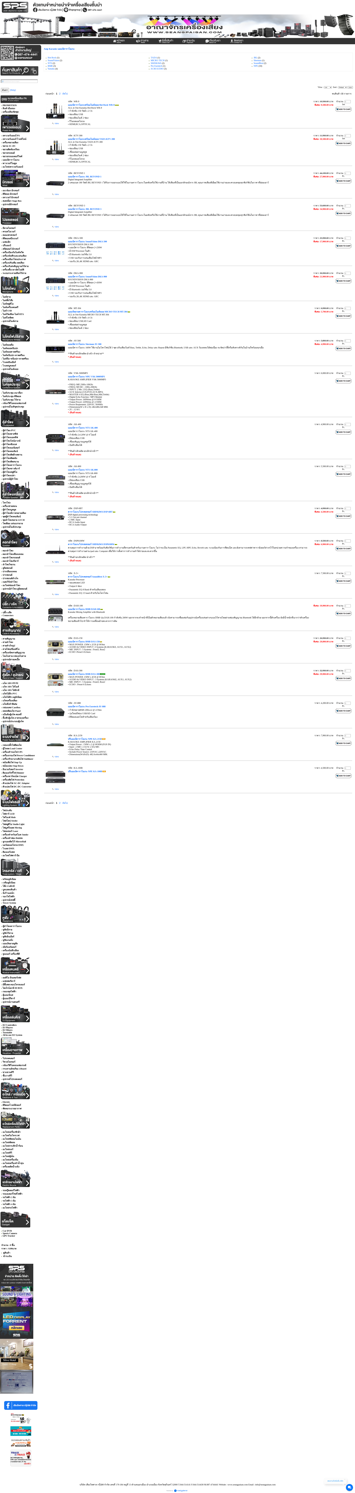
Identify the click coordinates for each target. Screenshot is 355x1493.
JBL (255, 57)
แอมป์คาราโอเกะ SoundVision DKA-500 (87, 241)
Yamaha (51, 69)
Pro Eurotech (156, 66)
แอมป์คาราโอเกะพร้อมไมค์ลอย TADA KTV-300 (91, 139)
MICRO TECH (158, 60)
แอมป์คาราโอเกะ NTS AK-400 (83, 428)
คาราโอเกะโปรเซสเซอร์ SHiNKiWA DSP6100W (91, 544)
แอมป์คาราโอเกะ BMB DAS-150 (84, 641)
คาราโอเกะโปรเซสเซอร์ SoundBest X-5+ (87, 577)
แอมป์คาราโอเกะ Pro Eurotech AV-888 (87, 706)
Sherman (257, 60)
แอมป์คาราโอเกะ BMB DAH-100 (84, 609)
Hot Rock (52, 57)
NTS (50, 63)
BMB (50, 66)
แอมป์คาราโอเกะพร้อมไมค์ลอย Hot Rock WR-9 (91, 105)
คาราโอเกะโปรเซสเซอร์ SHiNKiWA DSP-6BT (90, 512)
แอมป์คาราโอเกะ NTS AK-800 (83, 470)
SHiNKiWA (156, 63)
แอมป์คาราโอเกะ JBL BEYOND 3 (84, 209)
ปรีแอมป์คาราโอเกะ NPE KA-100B (85, 771)
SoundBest (258, 63)
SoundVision (53, 60)
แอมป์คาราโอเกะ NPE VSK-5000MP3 (86, 376)
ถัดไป (65, 93)
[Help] (13, 90)
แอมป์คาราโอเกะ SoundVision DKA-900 (87, 276)
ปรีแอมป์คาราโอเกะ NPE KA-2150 (85, 739)
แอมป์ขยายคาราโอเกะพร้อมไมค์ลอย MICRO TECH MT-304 (97, 311)
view (56, 123)
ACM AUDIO (157, 69)
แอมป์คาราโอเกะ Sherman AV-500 (84, 344)
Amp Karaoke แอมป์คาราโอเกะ (59, 49)
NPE (256, 66)
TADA (154, 57)
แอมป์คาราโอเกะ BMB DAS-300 (84, 674)
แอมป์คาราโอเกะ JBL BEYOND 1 (84, 176)
